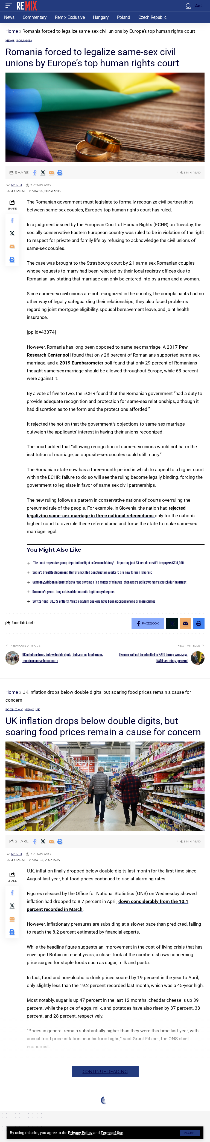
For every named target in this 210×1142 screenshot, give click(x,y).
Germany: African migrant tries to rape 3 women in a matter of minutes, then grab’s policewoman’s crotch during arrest (109, 582)
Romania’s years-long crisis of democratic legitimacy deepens (74, 592)
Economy (14, 709)
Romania (24, 40)
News (9, 40)
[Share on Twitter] (43, 172)
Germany (13, 1119)
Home (11, 31)
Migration (33, 1119)
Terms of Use (112, 1133)
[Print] (60, 172)
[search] (188, 6)
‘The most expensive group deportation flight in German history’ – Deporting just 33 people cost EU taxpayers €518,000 (108, 563)
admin (16, 185)
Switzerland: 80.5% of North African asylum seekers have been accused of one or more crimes (94, 602)
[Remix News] (26, 5)
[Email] (51, 172)
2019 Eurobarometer (82, 363)
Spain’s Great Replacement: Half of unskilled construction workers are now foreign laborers (92, 573)
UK (38, 709)
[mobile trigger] (10, 5)
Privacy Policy (80, 1133)
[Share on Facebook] (34, 172)
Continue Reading (105, 1071)
